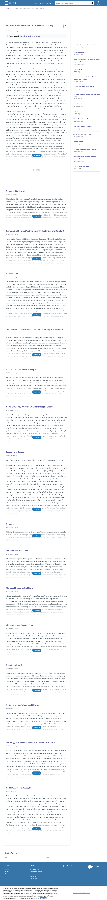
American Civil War (9, 860)
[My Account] (99, 3)
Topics (41, 3)
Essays (35, 3)
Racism (47, 857)
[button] (65, 26)
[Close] (104, 893)
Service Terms (33, 878)
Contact (7, 871)
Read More (37, 216)
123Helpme (8, 8)
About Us (7, 869)
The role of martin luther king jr (30, 36)
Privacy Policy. (43, 898)
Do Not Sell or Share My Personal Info (81, 893)
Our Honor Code (34, 874)
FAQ (6, 873)
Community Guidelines (36, 871)
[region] (53, 893)
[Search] (92, 3)
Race (6, 857)
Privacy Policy (33, 876)
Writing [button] (48, 3)
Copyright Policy (34, 869)
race (13, 63)
